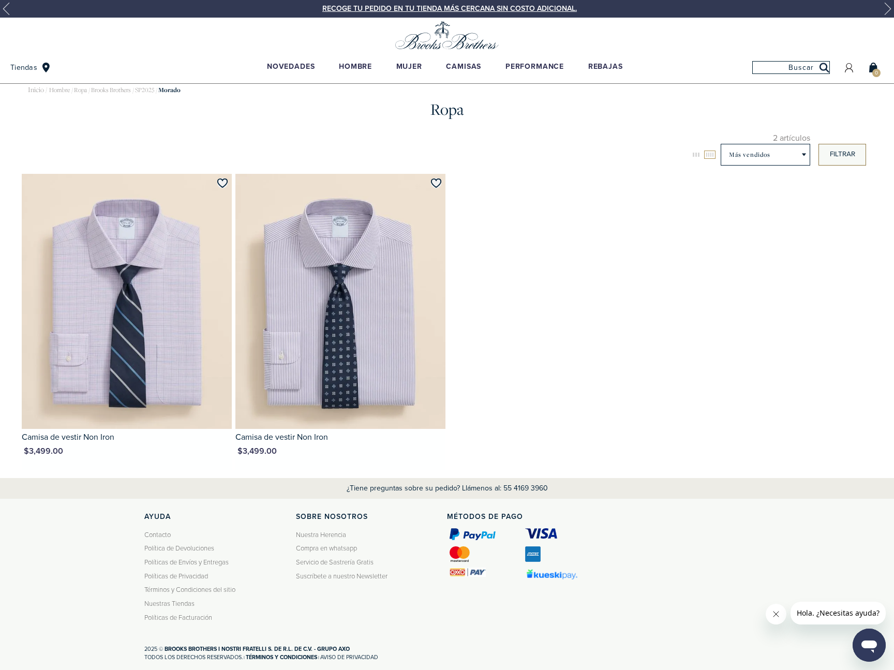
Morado (169, 90)
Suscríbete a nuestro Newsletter (342, 576)
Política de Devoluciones (179, 548)
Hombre (355, 66)
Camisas (463, 66)
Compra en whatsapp (326, 548)
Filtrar (842, 154)
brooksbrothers (36, 90)
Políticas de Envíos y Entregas (186, 562)
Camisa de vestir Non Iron (68, 437)
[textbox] (791, 67)
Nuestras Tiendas (169, 604)
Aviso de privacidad (349, 657)
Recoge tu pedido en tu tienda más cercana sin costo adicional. (449, 8)
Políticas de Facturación (178, 618)
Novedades (291, 66)
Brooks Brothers (111, 90)
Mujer (409, 66)
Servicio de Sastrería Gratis (335, 562)
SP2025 (144, 90)
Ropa (80, 90)
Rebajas (605, 66)
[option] (447, 9)
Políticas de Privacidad (176, 576)
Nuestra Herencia (321, 535)
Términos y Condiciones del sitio (189, 590)
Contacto (157, 535)
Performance (534, 66)
